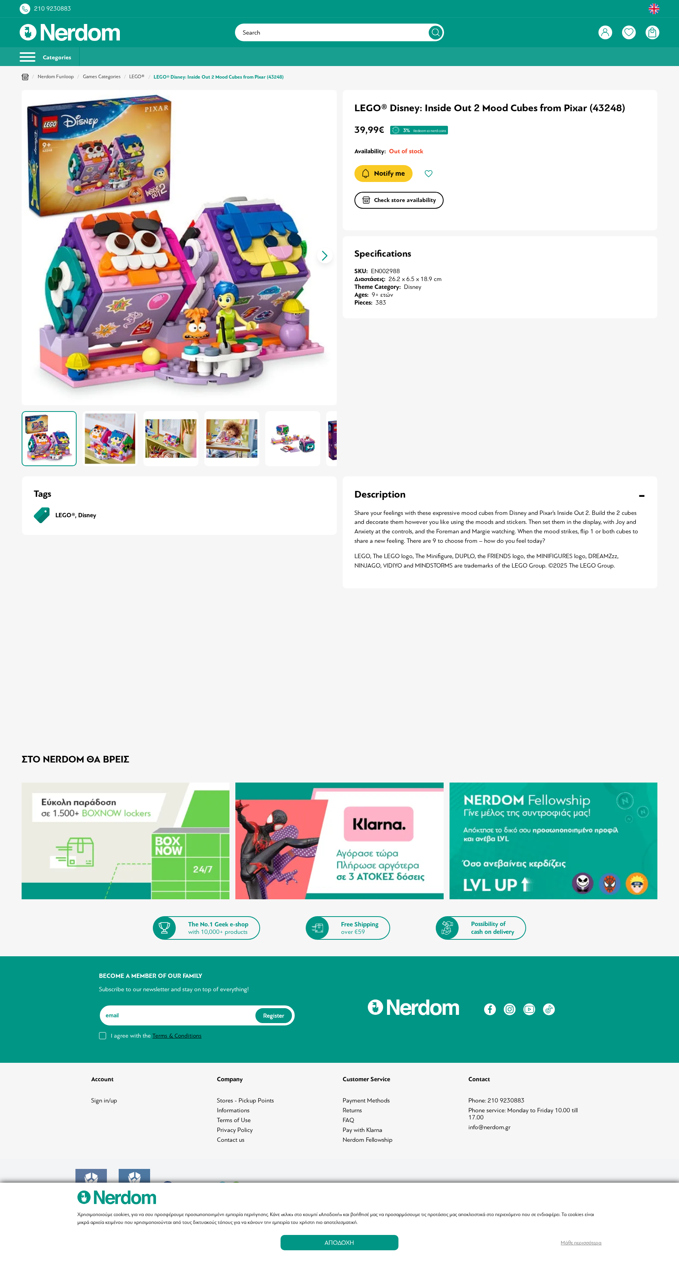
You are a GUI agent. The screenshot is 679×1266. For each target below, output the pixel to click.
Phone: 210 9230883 (496, 1100)
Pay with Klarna (362, 1130)
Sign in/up (104, 1100)
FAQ (348, 1120)
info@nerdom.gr (489, 1127)
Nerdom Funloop (56, 76)
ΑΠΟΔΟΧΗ (339, 1242)
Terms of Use (234, 1120)
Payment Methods (366, 1100)
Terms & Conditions (177, 1035)
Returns (352, 1110)
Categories (56, 57)
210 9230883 (52, 8)
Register (273, 1015)
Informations (233, 1110)
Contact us (230, 1139)
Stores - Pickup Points (245, 1100)
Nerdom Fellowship (368, 1139)
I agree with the (156, 1035)
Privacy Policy (235, 1130)
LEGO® (137, 76)
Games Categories (102, 76)
